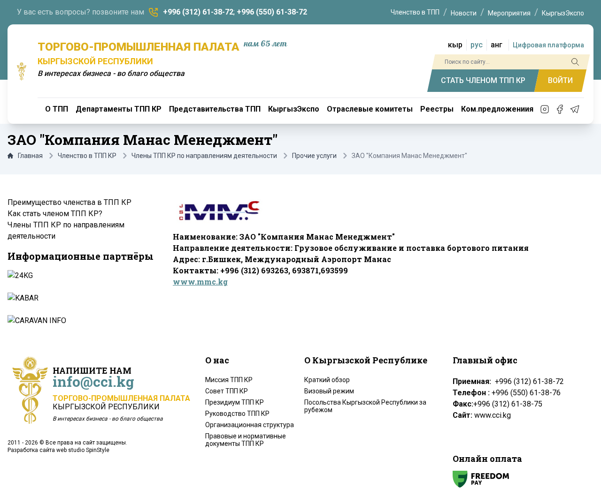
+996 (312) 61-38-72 (198, 12)
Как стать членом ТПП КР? (55, 213)
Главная (30, 155)
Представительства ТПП (215, 109)
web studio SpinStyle (82, 450)
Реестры (437, 109)
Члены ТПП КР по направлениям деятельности (204, 155)
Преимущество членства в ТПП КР (69, 202)
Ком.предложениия (497, 109)
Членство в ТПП (415, 12)
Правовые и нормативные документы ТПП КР (245, 439)
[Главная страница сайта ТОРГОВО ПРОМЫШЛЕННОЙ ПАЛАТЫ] (21, 71)
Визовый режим (329, 391)
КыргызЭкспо (563, 13)
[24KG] (80, 275)
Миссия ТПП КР (229, 380)
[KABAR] (80, 298)
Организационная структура (249, 425)
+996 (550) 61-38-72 (272, 12)
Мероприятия (509, 13)
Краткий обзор (327, 380)
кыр (455, 44)
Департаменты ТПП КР (119, 109)
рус (476, 44)
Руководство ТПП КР (237, 413)
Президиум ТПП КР (234, 402)
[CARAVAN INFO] (80, 320)
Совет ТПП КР (226, 391)
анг (496, 44)
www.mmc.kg (200, 281)
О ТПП (56, 109)
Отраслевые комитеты (370, 109)
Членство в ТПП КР (87, 155)
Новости (464, 13)
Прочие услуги (314, 155)
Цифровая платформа (548, 45)
